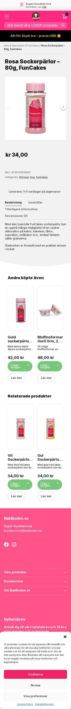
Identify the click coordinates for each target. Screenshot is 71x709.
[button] (65, 637)
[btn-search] (63, 25)
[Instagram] (14, 544)
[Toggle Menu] (7, 16)
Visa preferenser (35, 696)
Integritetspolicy (44, 704)
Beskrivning (13, 202)
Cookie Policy (25, 704)
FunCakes (33, 45)
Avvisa (35, 685)
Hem (6, 45)
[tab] (16, 202)
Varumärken (18, 45)
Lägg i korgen (15, 366)
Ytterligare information (21, 209)
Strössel (24, 177)
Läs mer (16, 377)
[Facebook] (6, 544)
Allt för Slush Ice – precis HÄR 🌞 (35, 36)
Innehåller (35, 202)
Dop (32, 177)
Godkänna (35, 674)
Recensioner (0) (16, 216)
